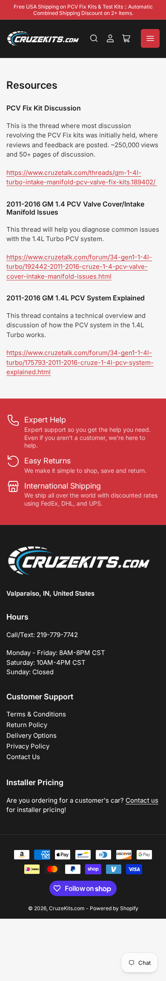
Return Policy (26, 725)
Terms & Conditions (36, 714)
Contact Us (23, 757)
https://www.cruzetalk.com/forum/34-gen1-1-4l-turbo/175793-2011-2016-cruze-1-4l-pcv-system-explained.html (80, 362)
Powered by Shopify (114, 908)
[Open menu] (150, 38)
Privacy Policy (27, 746)
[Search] (94, 38)
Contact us (142, 800)
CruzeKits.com (67, 908)
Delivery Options (31, 735)
